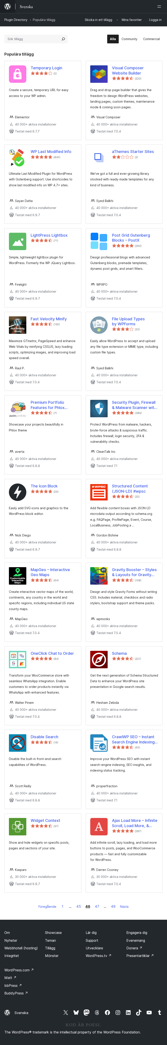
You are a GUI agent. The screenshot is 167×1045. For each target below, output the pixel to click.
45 (78, 906)
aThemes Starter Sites (133, 151)
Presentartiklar (140, 955)
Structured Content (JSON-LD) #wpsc (130, 488)
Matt (10, 977)
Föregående (47, 906)
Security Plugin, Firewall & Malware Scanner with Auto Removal (134, 405)
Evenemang (135, 940)
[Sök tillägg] (63, 39)
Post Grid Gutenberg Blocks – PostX (131, 238)
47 (97, 906)
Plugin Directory (15, 20)
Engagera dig (136, 932)
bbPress (13, 985)
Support (92, 940)
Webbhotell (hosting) (21, 948)
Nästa (124, 906)
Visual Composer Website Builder (128, 70)
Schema (119, 653)
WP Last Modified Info (51, 151)
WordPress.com (19, 970)
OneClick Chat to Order (52, 653)
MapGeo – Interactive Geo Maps (50, 572)
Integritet (11, 955)
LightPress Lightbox (49, 235)
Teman (50, 940)
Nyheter (10, 940)
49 (113, 906)
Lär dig (91, 932)
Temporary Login (46, 68)
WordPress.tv (99, 955)
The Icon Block (44, 486)
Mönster (51, 955)
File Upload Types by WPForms (128, 321)
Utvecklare (94, 948)
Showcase (53, 932)
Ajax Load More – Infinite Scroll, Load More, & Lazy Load (134, 823)
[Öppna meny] (160, 6)
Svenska (21, 1013)
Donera (134, 948)
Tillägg (50, 948)
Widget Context (45, 820)
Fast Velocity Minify (49, 319)
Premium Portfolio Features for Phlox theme (48, 405)
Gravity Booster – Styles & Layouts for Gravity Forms (134, 572)
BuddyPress (16, 993)
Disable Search (44, 737)
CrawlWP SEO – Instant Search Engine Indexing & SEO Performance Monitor (133, 740)
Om (7, 932)
